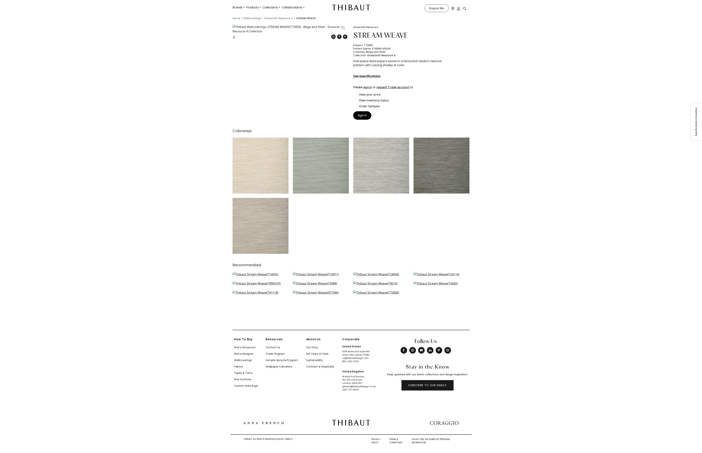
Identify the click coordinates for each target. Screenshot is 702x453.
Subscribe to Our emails (427, 385)
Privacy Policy (375, 441)
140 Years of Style (317, 354)
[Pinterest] (345, 37)
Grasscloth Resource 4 (365, 27)
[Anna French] (264, 423)
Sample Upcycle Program (282, 360)
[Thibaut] (351, 422)
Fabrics (238, 366)
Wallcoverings (243, 360)
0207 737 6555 (350, 389)
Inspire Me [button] (436, 8)
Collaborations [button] (292, 7)
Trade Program (275, 354)
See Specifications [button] (366, 76)
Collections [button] (270, 7)
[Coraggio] (444, 423)
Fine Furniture (242, 379)
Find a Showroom (245, 347)
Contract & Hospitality (320, 366)
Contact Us (273, 347)
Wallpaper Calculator (279, 366)
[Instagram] (412, 350)
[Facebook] (404, 350)
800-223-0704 (350, 361)
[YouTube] (421, 350)
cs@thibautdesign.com (355, 358)
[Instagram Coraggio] (447, 350)
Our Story (312, 347)
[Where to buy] (453, 8)
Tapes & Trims (243, 373)
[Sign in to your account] (458, 8)
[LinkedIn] (430, 350)
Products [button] (252, 7)
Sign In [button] (362, 115)
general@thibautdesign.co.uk (358, 386)
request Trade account (392, 87)
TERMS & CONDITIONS (395, 441)
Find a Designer (243, 354)
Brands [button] (237, 7)
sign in (367, 87)
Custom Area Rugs (246, 386)
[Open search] (465, 8)
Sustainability (314, 360)
